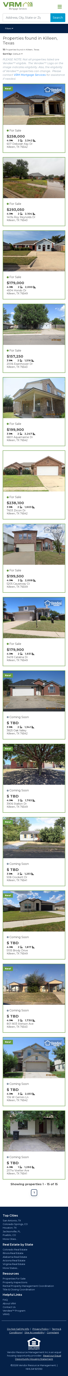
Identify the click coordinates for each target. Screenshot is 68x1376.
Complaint (53, 1332)
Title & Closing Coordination (19, 1289)
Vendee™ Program (14, 1310)
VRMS (6, 1314)
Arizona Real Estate (14, 1260)
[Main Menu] (59, 6)
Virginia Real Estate (14, 1264)
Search (58, 17)
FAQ (5, 1299)
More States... (11, 1268)
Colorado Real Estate (15, 1249)
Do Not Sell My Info (18, 1329)
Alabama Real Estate (15, 1257)
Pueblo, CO (9, 1235)
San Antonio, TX (12, 1220)
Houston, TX (10, 1227)
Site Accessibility (34, 1332)
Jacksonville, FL (11, 1231)
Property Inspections (15, 1282)
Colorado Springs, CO (15, 1224)
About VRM (9, 1303)
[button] (10, 28)
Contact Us (9, 1307)
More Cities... (10, 1239)
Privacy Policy (40, 1329)
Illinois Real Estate (13, 1253)
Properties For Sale (14, 1278)
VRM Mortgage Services (30, 75)
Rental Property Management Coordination (28, 1286)
